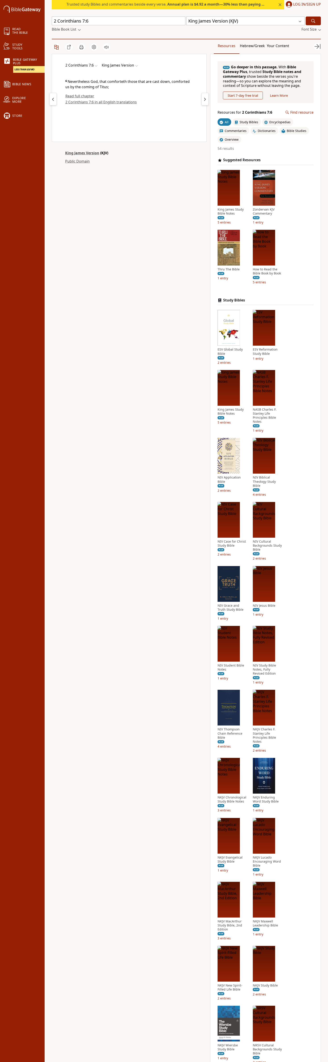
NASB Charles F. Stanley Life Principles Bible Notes (264, 416)
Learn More (279, 95)
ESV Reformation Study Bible (265, 351)
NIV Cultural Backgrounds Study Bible (267, 545)
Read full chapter (79, 96)
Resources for (245, 112)
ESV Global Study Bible (230, 351)
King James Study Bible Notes (231, 211)
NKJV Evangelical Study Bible (230, 859)
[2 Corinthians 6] (53, 99)
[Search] (313, 21)
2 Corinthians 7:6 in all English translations (101, 102)
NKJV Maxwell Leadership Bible (265, 923)
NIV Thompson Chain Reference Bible (230, 733)
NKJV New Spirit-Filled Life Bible (230, 987)
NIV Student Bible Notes (231, 667)
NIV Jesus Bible (264, 606)
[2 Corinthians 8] (205, 99)
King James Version (82, 153)
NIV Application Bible (229, 479)
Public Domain (77, 161)
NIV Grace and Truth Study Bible (230, 608)
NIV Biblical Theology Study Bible (264, 481)
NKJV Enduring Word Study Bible (266, 799)
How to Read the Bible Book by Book (267, 271)
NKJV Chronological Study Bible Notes (232, 799)
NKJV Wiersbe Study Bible (228, 1047)
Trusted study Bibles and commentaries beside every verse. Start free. (181, 4)
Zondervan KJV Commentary (263, 211)
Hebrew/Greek (252, 45)
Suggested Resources (242, 160)
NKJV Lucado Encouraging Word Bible (267, 861)
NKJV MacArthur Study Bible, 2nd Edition (230, 925)
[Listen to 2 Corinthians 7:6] (106, 47)
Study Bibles (234, 300)
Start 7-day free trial (243, 95)
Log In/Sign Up (307, 4)
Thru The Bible (229, 269)
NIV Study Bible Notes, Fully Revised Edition (264, 669)
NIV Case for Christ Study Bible (232, 543)
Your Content (278, 45)
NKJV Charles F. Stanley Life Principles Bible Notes (264, 735)
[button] (302, 4)
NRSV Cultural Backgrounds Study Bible (267, 1049)
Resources (226, 45)
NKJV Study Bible (265, 985)
